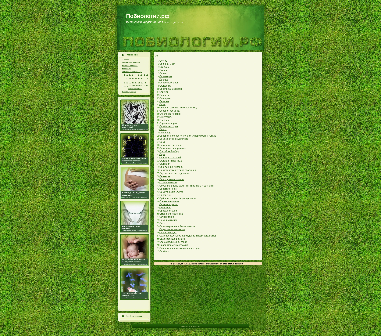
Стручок (163, 91)
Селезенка (165, 85)
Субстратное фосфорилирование (178, 198)
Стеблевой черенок (170, 113)
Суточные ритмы (168, 204)
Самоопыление (168, 182)
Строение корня (168, 123)
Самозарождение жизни (172, 238)
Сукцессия (165, 207)
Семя (162, 104)
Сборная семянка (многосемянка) (178, 107)
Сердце (163, 79)
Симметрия (165, 76)
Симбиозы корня (168, 126)
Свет (162, 223)
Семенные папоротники (172, 148)
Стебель (164, 120)
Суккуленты (165, 116)
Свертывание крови (170, 88)
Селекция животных (170, 160)
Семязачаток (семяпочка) (173, 138)
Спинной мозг (167, 63)
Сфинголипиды (168, 232)
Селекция (164, 163)
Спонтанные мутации (171, 166)
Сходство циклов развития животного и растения (186, 185)
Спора (163, 129)
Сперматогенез (168, 188)
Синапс (163, 73)
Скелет (163, 70)
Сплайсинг (165, 194)
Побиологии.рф (148, 16)
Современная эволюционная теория (179, 248)
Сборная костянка (169, 110)
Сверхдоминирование (171, 179)
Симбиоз (164, 251)
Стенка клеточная (169, 201)
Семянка (164, 101)
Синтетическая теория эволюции (177, 169)
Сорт (162, 154)
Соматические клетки (171, 191)
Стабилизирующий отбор (173, 241)
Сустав (163, 60)
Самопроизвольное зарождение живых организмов (188, 235)
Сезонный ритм (168, 219)
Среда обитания (168, 210)
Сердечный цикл (168, 82)
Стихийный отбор (169, 151)
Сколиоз (164, 66)
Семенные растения (170, 145)
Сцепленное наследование (174, 173)
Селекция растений (170, 157)
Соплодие (165, 98)
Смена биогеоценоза (171, 213)
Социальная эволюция (172, 229)
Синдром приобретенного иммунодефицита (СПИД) (188, 135)
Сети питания (166, 216)
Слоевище (165, 132)
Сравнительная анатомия (173, 244)
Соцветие (164, 95)
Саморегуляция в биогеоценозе (177, 226)
